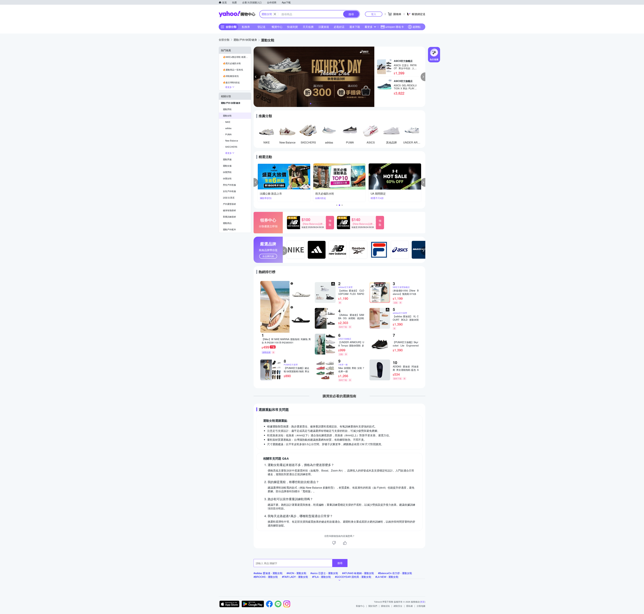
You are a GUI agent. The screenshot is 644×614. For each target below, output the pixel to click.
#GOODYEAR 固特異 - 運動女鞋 (353, 576)
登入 (373, 14)
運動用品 (227, 223)
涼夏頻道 (323, 27)
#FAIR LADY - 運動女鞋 (295, 576)
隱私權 (409, 605)
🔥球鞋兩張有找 (231, 76)
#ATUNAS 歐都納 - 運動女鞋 (358, 573)
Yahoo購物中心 (237, 14)
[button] (256, 76)
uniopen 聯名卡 (394, 27)
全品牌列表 (268, 256)
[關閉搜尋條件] (275, 14)
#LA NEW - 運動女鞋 (386, 576)
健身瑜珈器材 (229, 210)
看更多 (369, 27)
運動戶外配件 (229, 229)
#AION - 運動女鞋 (296, 573)
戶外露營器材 (229, 204)
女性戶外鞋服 (229, 191)
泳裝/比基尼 (228, 197)
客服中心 (360, 605)
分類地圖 (421, 605)
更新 (422, 601)
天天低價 (308, 27)
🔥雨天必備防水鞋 (232, 63)
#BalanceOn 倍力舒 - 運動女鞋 (395, 573)
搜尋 (339, 563)
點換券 (246, 27)
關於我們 (372, 605)
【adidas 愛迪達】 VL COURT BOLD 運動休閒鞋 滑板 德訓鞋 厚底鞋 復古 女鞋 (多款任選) (406, 318)
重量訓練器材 (229, 216)
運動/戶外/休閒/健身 (230, 102)
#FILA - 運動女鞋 (321, 576)
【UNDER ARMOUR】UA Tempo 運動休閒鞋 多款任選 (351, 343)
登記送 (261, 27)
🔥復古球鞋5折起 (231, 82)
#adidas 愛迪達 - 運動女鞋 (268, 573)
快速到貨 (292, 27)
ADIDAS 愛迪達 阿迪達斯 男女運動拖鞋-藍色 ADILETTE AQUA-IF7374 (406, 368)
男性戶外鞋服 (229, 184)
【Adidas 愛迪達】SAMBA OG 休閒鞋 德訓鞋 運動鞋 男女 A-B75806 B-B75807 (351, 316)
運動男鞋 (227, 109)
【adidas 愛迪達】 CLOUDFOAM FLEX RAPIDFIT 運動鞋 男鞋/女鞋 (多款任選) (351, 292)
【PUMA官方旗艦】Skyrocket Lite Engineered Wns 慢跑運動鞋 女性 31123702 (406, 343)
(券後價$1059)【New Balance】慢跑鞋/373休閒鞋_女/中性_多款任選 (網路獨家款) (406, 292)
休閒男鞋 (227, 172)
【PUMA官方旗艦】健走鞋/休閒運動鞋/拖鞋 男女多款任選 (297, 369)
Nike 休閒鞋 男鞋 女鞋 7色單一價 (351, 369)
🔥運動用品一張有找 (233, 69)
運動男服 (227, 159)
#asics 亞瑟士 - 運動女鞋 (324, 573)
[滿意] (345, 543)
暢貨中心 (277, 27)
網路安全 (398, 605)
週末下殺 (354, 27)
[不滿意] (334, 543)
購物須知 (385, 605)
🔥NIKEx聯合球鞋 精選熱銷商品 (237, 57)
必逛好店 (339, 27)
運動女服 (227, 165)
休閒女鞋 (227, 178)
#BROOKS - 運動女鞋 (266, 576)
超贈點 (417, 27)
